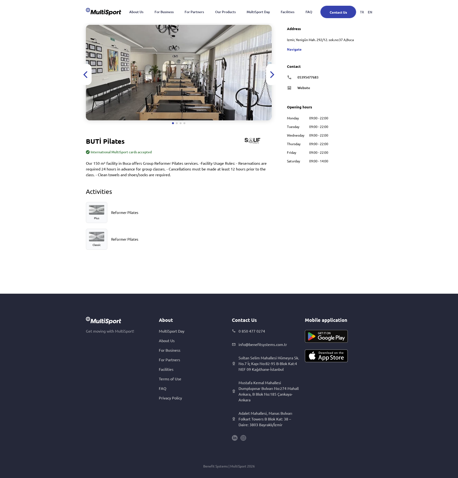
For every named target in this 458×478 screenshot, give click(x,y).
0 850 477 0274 (252, 331)
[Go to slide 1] (173, 123)
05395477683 (307, 77)
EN (370, 12)
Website (303, 87)
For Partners (194, 12)
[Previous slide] (86, 74)
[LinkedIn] (235, 438)
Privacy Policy (170, 397)
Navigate (294, 49)
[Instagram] (243, 438)
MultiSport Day (258, 12)
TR (362, 12)
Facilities (287, 12)
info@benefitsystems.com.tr (263, 344)
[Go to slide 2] (177, 123)
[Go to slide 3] (181, 123)
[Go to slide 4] (184, 123)
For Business (164, 12)
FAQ (309, 12)
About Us (136, 12)
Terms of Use (170, 378)
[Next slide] (271, 74)
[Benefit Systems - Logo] (103, 11)
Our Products (225, 12)
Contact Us (338, 12)
